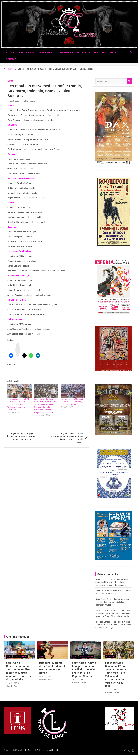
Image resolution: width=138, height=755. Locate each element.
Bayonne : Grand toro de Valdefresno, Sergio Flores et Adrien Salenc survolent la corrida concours (67, 437)
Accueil (10, 52)
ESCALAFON (44, 52)
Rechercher (129, 81)
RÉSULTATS (100, 52)
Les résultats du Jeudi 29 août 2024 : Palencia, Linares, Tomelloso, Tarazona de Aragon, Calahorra (18, 404)
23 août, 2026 (111, 690)
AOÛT (9, 656)
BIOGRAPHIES (64, 52)
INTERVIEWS (83, 52)
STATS (113, 52)
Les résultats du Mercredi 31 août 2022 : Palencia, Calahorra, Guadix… (72, 401)
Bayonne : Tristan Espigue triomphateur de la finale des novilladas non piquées (23, 436)
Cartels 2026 (26, 52)
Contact (11, 59)
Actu (10, 81)
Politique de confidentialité (48, 750)
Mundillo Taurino (28, 101)
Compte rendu (20, 656)
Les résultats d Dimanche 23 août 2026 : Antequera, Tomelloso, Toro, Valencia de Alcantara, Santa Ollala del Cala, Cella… (113, 613)
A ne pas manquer (17, 636)
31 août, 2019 (13, 101)
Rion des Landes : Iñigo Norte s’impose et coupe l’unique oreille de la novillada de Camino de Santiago (113, 625)
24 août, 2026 (12, 683)
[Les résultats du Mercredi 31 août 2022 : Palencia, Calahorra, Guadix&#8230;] (73, 391)
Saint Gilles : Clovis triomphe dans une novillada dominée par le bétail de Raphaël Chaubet (112, 602)
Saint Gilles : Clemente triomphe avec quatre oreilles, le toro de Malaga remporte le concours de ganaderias (112, 582)
